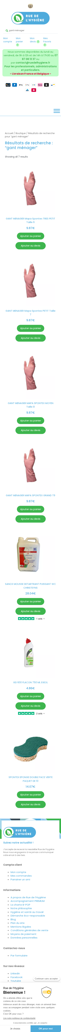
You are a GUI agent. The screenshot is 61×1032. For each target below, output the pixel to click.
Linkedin (15, 973)
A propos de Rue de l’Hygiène (28, 897)
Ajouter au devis (30, 245)
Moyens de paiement (23, 934)
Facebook (16, 977)
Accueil (9, 133)
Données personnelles (24, 937)
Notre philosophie (21, 908)
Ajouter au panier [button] (30, 236)
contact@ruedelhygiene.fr (33, 62)
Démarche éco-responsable (28, 915)
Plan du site (18, 923)
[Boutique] (57, 111)
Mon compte (7, 40)
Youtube (16, 980)
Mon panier (19, 42)
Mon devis (34, 40)
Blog (13, 919)
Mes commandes (21, 875)
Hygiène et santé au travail (27, 912)
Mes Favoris (47, 42)
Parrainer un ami (20, 879)
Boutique (21, 133)
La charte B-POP (20, 904)
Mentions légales (21, 926)
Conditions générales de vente (29, 930)
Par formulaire (19, 955)
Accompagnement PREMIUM (28, 901)
